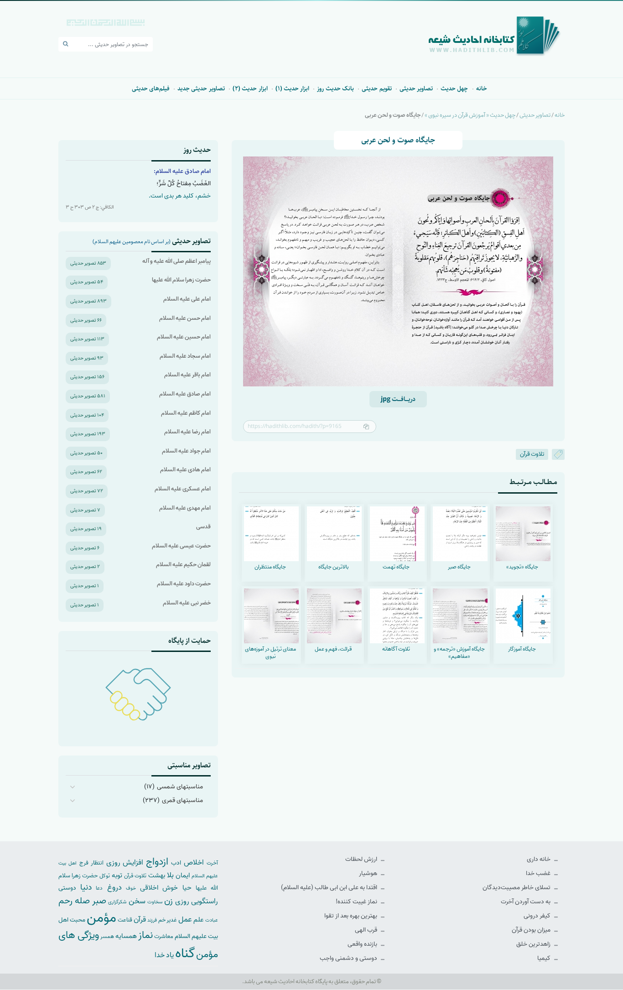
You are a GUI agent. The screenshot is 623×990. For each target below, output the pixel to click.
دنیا (86, 887)
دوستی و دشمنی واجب (349, 958)
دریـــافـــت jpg (398, 399)
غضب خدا (539, 873)
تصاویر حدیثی (416, 88)
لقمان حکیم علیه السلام (183, 564)
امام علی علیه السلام (187, 299)
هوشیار (369, 873)
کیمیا (544, 958)
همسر (107, 936)
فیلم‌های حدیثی (151, 88)
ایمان (183, 875)
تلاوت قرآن (532, 454)
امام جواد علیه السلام (186, 451)
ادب (176, 863)
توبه (117, 875)
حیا (187, 887)
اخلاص (194, 862)
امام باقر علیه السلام (187, 375)
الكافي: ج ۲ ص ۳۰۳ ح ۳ (90, 207)
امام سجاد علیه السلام (185, 356)
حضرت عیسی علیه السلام (181, 546)
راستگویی (204, 901)
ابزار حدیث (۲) (250, 88)
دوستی (67, 888)
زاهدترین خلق (534, 944)
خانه (481, 88)
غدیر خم (167, 920)
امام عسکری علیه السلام (183, 489)
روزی (182, 901)
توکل (104, 876)
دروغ (114, 887)
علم (198, 919)
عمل (185, 919)
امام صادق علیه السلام (185, 394)
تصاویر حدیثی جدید (201, 88)
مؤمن (101, 918)
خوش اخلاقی (159, 887)
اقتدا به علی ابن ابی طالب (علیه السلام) (330, 887)
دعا (99, 888)
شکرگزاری (117, 902)
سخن (137, 901)
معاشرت (163, 936)
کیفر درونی (538, 916)
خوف (131, 888)
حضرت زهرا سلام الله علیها (181, 280)
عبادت (211, 920)
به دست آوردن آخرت (526, 901)
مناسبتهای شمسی (180, 787)
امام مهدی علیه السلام (185, 508)
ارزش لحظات (362, 859)
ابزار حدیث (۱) (292, 88)
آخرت (212, 863)
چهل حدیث (454, 88)
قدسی (203, 526)
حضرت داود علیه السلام (184, 584)
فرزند (152, 920)
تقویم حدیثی (376, 88)
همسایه (126, 936)
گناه (185, 953)
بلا (170, 875)
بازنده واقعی (363, 944)
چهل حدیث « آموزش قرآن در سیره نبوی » (470, 115)
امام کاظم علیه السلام (186, 413)
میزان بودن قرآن (532, 930)
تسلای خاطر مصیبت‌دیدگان (517, 887)
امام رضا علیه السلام (187, 432)
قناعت (125, 920)
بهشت (156, 875)
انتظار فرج (91, 863)
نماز (145, 935)
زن (168, 901)
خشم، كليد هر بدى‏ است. (180, 196)
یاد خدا (164, 955)
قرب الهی (367, 930)
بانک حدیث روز (335, 88)
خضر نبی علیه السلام (187, 603)
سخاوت (154, 902)
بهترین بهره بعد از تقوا (351, 916)
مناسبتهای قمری (182, 800)
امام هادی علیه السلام (185, 469)
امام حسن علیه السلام (185, 318)
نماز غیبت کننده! (357, 901)
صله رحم (74, 901)
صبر (99, 900)
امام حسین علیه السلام (184, 337)
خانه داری (539, 859)
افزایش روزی (125, 862)
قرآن (140, 919)
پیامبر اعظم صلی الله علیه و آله (176, 261)
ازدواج (157, 862)
